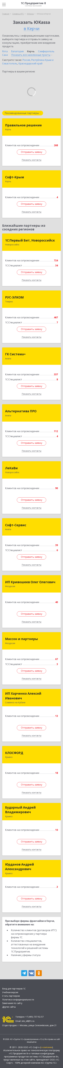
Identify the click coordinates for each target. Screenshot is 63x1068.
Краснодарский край (30, 63)
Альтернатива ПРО (20, 411)
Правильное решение (23, 125)
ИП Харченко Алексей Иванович (23, 695)
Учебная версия (10, 992)
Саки (5, 55)
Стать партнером (11, 995)
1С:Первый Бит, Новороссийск (30, 240)
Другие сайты (9, 1006)
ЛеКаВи (11, 468)
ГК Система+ (15, 354)
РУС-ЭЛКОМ (14, 297)
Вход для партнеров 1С (14, 988)
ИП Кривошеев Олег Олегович (30, 582)
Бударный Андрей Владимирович (20, 809)
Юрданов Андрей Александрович (19, 866)
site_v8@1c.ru (28, 1021)
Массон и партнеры (21, 639)
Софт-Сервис (15, 525)
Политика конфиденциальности (18, 999)
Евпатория (17, 51)
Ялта (5, 51)
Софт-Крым (14, 177)
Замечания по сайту (12, 1003)
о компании (46, 1047)
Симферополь (46, 51)
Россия (26, 60)
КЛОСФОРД (14, 753)
